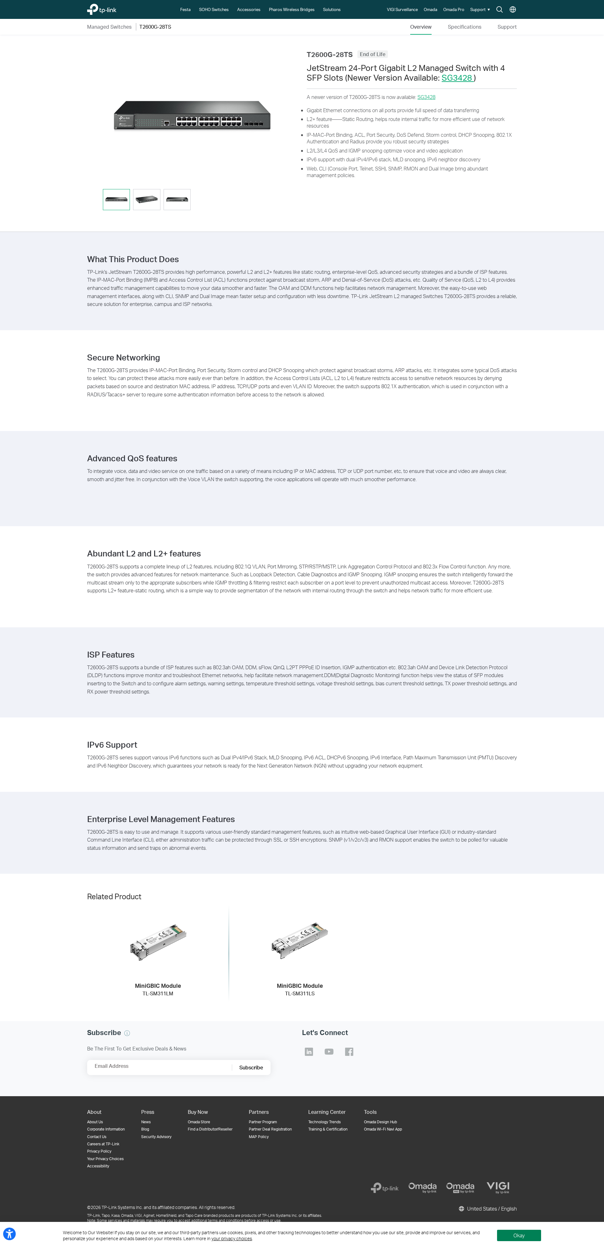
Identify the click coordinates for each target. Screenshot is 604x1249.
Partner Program (263, 1121)
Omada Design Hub (380, 1121)
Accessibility (98, 1166)
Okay (519, 1235)
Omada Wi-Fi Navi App (383, 1129)
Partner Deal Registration (270, 1129)
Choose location (513, 10)
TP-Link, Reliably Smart (114, 7)
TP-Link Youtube (329, 1052)
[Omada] (422, 1187)
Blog (145, 1129)
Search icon (499, 10)
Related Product (114, 896)
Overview (421, 26)
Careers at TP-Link (103, 1144)
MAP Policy (259, 1136)
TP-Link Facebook (349, 1052)
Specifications (464, 26)
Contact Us (96, 1136)
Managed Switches (109, 26)
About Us (95, 1121)
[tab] (116, 199)
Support (507, 26)
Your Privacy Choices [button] (105, 1158)
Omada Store (199, 1121)
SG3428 (458, 77)
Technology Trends (324, 1121)
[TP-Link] (385, 1187)
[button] (481, 9)
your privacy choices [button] (231, 1238)
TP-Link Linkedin (309, 1052)
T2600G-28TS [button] (155, 26)
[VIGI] (498, 1187)
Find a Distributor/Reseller (210, 1129)
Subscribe (251, 1067)
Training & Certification (328, 1129)
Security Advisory (156, 1136)
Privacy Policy (99, 1151)
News (146, 1121)
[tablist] (192, 200)
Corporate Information (106, 1129)
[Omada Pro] (460, 1187)
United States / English (491, 1208)
